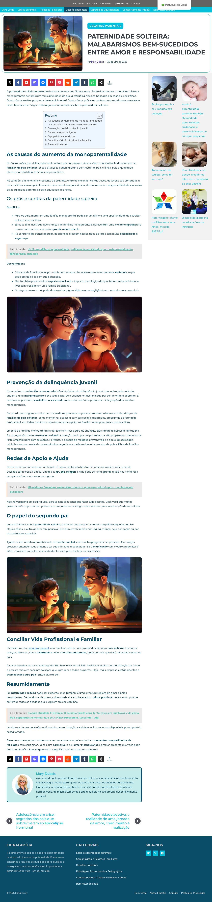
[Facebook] (18, 82)
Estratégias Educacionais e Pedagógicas (99, 871)
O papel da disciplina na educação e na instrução (195, 222)
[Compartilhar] (101, 82)
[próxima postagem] (137, 821)
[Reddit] (68, 82)
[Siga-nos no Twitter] (148, 853)
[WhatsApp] (92, 82)
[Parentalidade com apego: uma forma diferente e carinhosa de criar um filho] (194, 155)
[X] (10, 82)
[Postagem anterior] (9, 821)
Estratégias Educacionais (104, 9)
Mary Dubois (97, 61)
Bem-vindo (78, 3)
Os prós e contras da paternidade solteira (74, 124)
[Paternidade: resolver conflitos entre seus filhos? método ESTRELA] (164, 202)
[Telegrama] (76, 82)
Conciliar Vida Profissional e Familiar (69, 140)
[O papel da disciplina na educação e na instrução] (194, 202)
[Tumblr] (84, 82)
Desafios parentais (76, 9)
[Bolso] (59, 82)
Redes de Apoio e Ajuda (62, 132)
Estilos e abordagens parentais (93, 852)
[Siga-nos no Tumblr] (162, 853)
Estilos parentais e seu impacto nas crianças (163, 109)
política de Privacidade (193, 893)
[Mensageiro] (43, 82)
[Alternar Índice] (98, 116)
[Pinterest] (51, 82)
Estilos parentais (27, 9)
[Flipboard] (26, 82)
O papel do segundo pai (62, 136)
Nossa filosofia (121, 3)
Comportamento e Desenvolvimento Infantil (101, 877)
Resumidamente (57, 144)
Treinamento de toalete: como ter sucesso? (162, 174)
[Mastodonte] (34, 82)
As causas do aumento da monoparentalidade (75, 120)
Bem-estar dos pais (164, 9)
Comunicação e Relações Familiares (96, 858)
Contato (136, 3)
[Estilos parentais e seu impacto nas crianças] (164, 89)
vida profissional (38, 648)
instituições (105, 3)
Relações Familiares (51, 9)
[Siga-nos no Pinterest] (155, 853)
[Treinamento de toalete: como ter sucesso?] (164, 155)
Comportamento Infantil (136, 9)
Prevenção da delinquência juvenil (68, 128)
